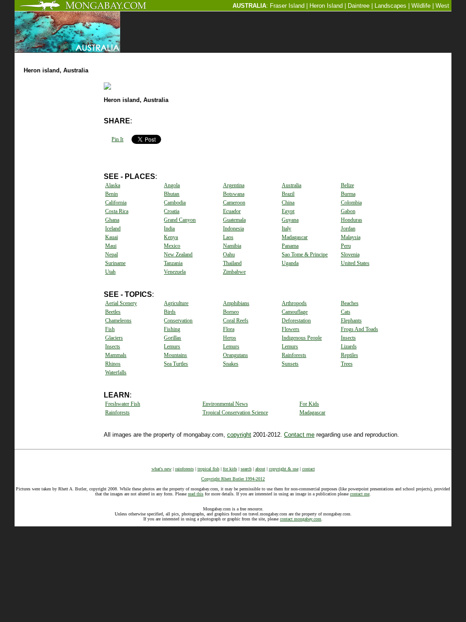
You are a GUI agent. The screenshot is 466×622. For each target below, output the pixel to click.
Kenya (171, 237)
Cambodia (175, 202)
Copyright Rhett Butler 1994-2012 (233, 478)
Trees (347, 364)
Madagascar (295, 237)
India (169, 228)
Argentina (233, 185)
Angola (172, 185)
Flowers (290, 329)
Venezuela (175, 272)
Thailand (232, 263)
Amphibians (236, 303)
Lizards (349, 346)
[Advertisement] (300, 56)
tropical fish (208, 468)
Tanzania (173, 263)
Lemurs (172, 346)
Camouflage (295, 312)
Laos (228, 237)
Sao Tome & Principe (305, 254)
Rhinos (113, 364)
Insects (348, 338)
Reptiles (349, 355)
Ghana (112, 220)
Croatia (171, 211)
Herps (229, 338)
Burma (348, 194)
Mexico (172, 246)
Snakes (230, 364)
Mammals (116, 355)
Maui (110, 246)
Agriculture (176, 303)
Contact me (299, 434)
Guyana (290, 220)
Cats (345, 312)
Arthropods (294, 303)
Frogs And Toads (359, 329)
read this (195, 493)
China (288, 202)
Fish (110, 329)
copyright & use (284, 468)
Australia (291, 185)
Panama (290, 246)
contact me (360, 493)
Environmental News (225, 404)
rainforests (184, 468)
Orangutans (235, 355)
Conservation (178, 320)
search (246, 468)
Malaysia (350, 237)
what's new (162, 468)
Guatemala (234, 220)
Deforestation (296, 320)
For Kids (309, 404)
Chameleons (118, 320)
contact (308, 468)
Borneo (231, 312)
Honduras (351, 220)
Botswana (233, 194)
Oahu (229, 254)
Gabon (348, 211)
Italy (286, 228)
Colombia (351, 202)
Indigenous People (302, 338)
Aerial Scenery (121, 303)
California (116, 202)
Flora (228, 329)
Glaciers (114, 338)
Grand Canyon (180, 220)
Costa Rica (116, 211)
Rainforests (294, 355)
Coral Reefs (235, 320)
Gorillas (172, 338)
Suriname (115, 263)
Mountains (175, 355)
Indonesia (233, 228)
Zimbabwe (234, 272)
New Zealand (178, 254)
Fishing (172, 329)
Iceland (113, 228)
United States (355, 263)
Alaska (112, 185)
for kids (230, 468)
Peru (346, 246)
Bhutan (171, 194)
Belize (347, 185)
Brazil (288, 194)
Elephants (351, 320)
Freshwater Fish (122, 404)
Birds (170, 312)
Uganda (290, 263)
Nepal (111, 254)
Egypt (288, 211)
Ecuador (232, 211)
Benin (111, 194)
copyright (239, 434)
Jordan (348, 228)
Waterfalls (116, 372)
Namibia (232, 246)
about (260, 468)
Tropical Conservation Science (235, 412)
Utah (110, 272)
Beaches (350, 303)
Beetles (113, 312)
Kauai (111, 237)
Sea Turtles (176, 364)
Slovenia (350, 254)
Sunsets (290, 364)
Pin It (117, 139)
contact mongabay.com (300, 518)
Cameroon (234, 202)
